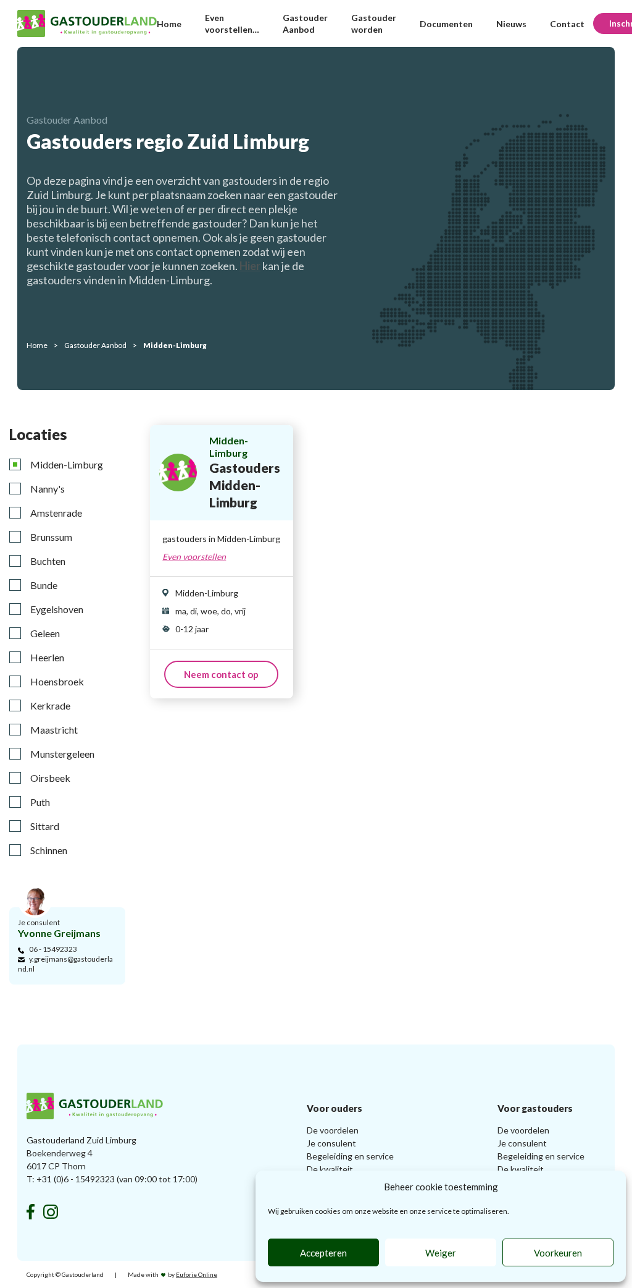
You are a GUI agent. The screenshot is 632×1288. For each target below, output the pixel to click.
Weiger (440, 1252)
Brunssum (51, 537)
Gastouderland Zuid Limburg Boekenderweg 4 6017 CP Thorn (81, 1153)
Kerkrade (50, 705)
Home (169, 24)
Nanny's (47, 488)
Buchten (47, 561)
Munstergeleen (62, 754)
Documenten (446, 24)
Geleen (45, 633)
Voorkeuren (558, 1252)
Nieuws (511, 24)
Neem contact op (221, 674)
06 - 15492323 (53, 949)
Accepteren (323, 1252)
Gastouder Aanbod (95, 345)
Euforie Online (196, 1274)
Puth (40, 802)
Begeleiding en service (350, 1156)
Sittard (44, 826)
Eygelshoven (56, 609)
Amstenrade (56, 513)
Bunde (43, 585)
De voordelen (333, 1130)
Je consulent (331, 1143)
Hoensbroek (57, 681)
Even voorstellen (194, 556)
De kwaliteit (330, 1169)
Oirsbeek (50, 778)
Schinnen (48, 850)
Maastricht (54, 729)
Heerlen (47, 657)
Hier (249, 266)
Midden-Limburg (66, 464)
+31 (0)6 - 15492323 (75, 1179)
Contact (567, 24)
